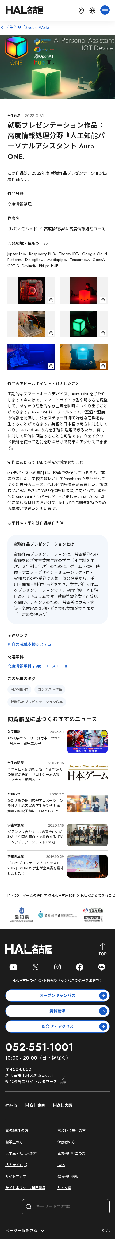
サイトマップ (15, 1176)
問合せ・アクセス (58, 1026)
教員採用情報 (67, 1176)
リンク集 (64, 1187)
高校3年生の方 (16, 1130)
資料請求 (57, 1011)
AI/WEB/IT (19, 689)
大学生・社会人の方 (21, 1153)
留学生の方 (14, 1142)
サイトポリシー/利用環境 (25, 1187)
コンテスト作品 (50, 689)
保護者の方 (66, 1142)
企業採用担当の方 (71, 1153)
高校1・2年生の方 (71, 1130)
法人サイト (14, 1165)
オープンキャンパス (57, 996)
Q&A (61, 1165)
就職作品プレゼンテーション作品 (37, 702)
